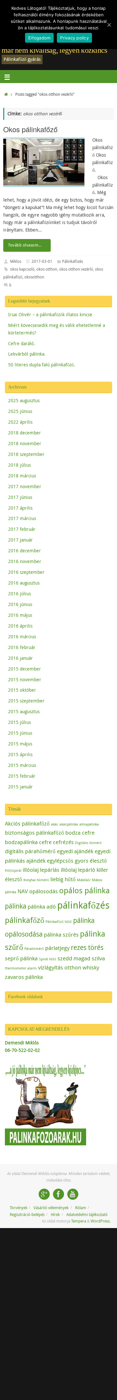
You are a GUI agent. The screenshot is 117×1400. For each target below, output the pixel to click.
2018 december (24, 433)
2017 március (22, 518)
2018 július (19, 465)
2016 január (20, 658)
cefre (45, 842)
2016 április (20, 626)
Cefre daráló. (21, 343)
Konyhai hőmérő (36, 880)
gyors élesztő (91, 860)
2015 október (22, 690)
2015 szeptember (26, 701)
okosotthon (34, 277)
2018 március (22, 476)
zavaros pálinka (24, 977)
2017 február (21, 529)
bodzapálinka (21, 842)
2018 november (24, 443)
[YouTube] (72, 1194)
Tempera (78, 1221)
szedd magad (74, 958)
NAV (23, 891)
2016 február (21, 647)
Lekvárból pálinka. (27, 354)
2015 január (20, 787)
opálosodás (43, 891)
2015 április (20, 754)
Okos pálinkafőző (30, 129)
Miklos (15, 261)
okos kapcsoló (22, 269)
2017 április (20, 508)
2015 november (24, 680)
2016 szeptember (26, 572)
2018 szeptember (26, 454)
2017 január (20, 540)
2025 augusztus (24, 400)
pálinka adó (42, 906)
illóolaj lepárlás (41, 869)
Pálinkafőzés (72, 261)
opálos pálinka (84, 890)
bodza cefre (80, 832)
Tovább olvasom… (25, 245)
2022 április (20, 422)
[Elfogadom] (109, 24)
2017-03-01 (42, 261)
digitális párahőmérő (30, 851)
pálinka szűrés (61, 934)
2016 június (20, 604)
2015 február (21, 776)
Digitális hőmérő (88, 843)
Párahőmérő (34, 948)
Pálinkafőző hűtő (59, 921)
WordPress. (100, 1221)
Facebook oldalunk (25, 996)
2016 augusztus (24, 583)
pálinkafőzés (83, 905)
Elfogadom (39, 37)
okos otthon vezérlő (76, 269)
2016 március (22, 637)
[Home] (6, 94)
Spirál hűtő (47, 959)
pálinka (15, 906)
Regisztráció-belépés (27, 1214)
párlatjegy (57, 948)
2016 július (19, 594)
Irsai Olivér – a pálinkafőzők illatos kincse (50, 315)
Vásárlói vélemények (51, 1207)
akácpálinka (68, 824)
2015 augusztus (24, 711)
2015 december (24, 669)
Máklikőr (84, 880)
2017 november (24, 486)
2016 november (24, 561)
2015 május (20, 744)
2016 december (24, 551)
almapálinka (89, 824)
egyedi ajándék (75, 851)
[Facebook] (58, 1194)
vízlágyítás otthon (59, 967)
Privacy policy (74, 37)
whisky (91, 967)
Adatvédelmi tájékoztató (87, 1214)
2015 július (19, 722)
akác (54, 824)
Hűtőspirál (13, 870)
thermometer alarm (21, 968)
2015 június (20, 733)
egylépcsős (60, 860)
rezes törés (87, 947)
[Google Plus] (44, 1194)
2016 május (20, 615)
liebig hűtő (63, 879)
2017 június (20, 497)
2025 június (20, 411)
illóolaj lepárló (78, 869)
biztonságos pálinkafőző (34, 832)
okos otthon (46, 269)
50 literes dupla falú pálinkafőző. (41, 365)
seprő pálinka (21, 958)
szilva (98, 958)
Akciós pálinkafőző (27, 823)
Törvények (18, 1207)
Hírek (55, 1214)
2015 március (22, 765)
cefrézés (63, 842)
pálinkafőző (24, 920)
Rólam (80, 1207)
